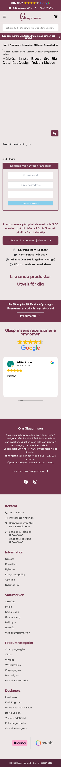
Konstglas (27, 45)
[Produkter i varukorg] (56, 17)
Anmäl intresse (30, 203)
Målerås (38, 45)
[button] (30, 3)
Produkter (15, 45)
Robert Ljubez (51, 45)
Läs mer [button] (43, 391)
